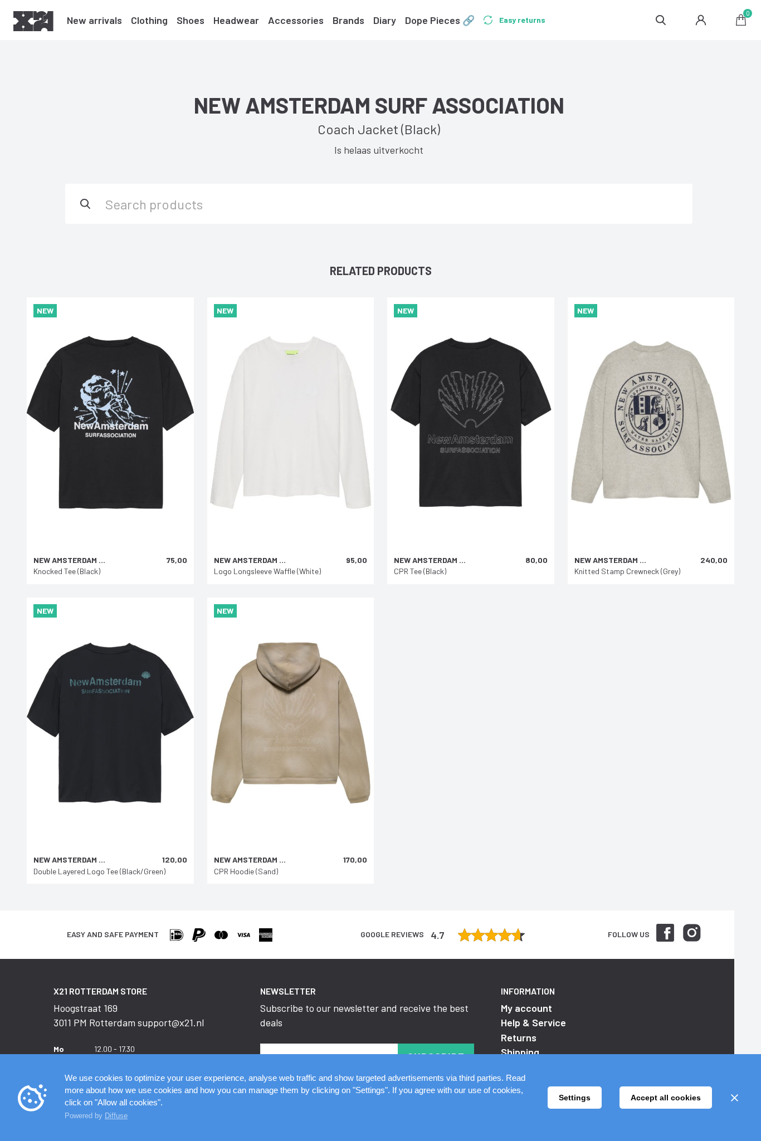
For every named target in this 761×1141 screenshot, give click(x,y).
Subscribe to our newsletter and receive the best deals (364, 1015)
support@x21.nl (171, 1022)
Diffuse (116, 1115)
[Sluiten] (734, 1097)
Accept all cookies (666, 1097)
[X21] (33, 23)
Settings (575, 1097)
